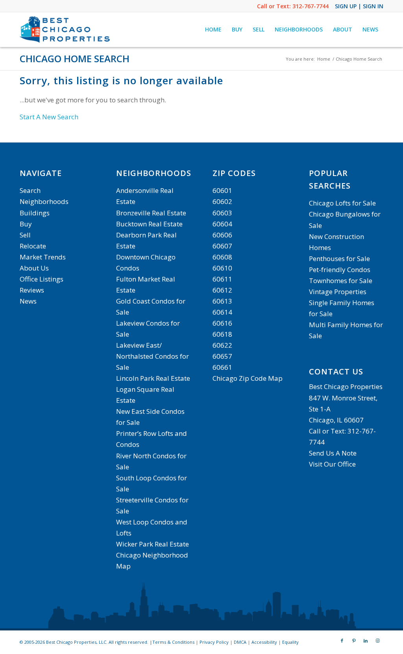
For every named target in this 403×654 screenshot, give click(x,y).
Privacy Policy (214, 642)
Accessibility (264, 642)
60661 (222, 367)
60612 (222, 290)
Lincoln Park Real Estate (153, 378)
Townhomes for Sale (340, 280)
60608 (222, 256)
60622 (222, 345)
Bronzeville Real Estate (151, 212)
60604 (222, 223)
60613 (222, 301)
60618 (222, 334)
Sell (25, 234)
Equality (290, 642)
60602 (222, 201)
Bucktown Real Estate (149, 223)
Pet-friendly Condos (339, 269)
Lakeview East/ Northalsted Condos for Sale (152, 356)
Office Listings (41, 278)
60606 (222, 234)
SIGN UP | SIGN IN (359, 6)
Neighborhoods (44, 201)
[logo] (66, 29)
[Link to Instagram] (377, 641)
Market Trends (43, 256)
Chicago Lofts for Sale (342, 203)
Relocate (33, 245)
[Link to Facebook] (342, 641)
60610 (222, 267)
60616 (222, 323)
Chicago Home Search (74, 58)
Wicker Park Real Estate (152, 543)
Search (30, 190)
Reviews (32, 290)
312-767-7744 (310, 6)
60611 (222, 278)
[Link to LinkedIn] (366, 641)
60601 (222, 190)
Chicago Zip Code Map (248, 378)
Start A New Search (49, 116)
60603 (222, 212)
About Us (34, 267)
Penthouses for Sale (339, 258)
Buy (26, 223)
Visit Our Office (332, 464)
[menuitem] (213, 29)
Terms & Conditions (173, 642)
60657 (222, 356)
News (28, 301)
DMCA (240, 642)
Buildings (35, 212)
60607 (222, 245)
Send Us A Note (333, 453)
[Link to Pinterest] (354, 641)
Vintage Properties (337, 291)
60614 (222, 312)
